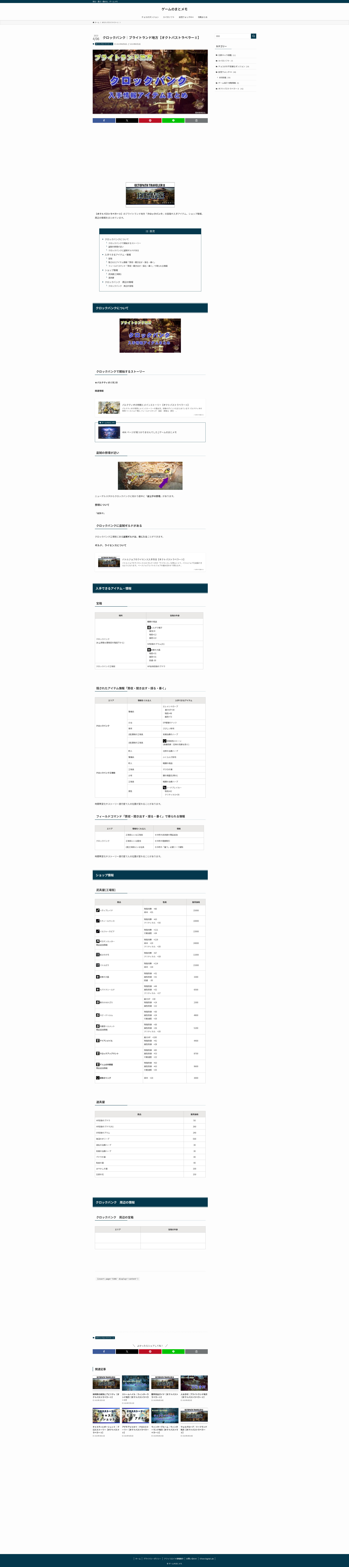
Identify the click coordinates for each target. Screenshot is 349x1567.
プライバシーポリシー (152, 1558)
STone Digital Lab (207, 1558)
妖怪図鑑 (224, 77)
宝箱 (110, 258)
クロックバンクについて (117, 239)
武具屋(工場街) (114, 274)
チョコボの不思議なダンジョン (233, 66)
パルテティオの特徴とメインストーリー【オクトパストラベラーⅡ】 (156, 404)
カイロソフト (225, 60)
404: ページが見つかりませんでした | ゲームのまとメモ (149, 432)
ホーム (138, 1558)
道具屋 (111, 277)
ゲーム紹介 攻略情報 (228, 82)
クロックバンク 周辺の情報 (119, 282)
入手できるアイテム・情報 (118, 254)
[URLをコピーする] (196, 120)
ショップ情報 (111, 270)
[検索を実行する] (253, 36)
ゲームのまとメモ (175, 9)
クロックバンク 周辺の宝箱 (120, 285)
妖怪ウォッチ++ (227, 72)
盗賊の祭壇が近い (116, 246)
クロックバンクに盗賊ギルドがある (123, 250)
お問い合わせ (191, 1558)
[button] (104, 120)
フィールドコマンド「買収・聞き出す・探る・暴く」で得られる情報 (138, 265)
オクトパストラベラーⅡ (104, 44)
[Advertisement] (150, 146)
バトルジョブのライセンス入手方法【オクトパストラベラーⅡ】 (153, 559)
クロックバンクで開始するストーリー (124, 243)
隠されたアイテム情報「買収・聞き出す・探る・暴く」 (132, 262)
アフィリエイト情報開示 (173, 1558)
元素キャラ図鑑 (227, 55)
